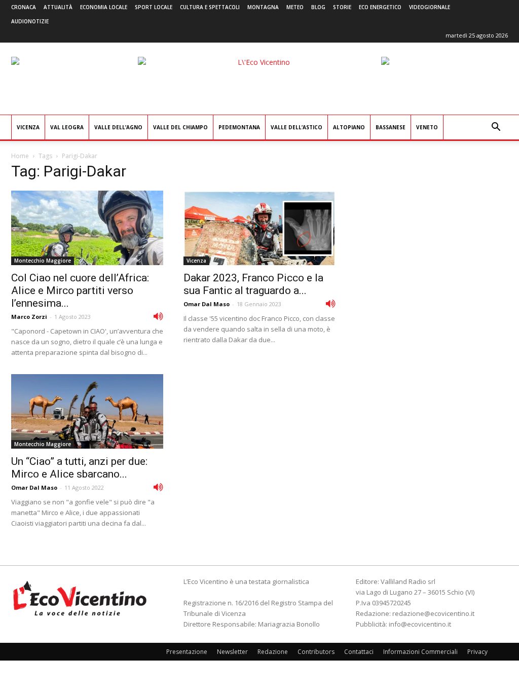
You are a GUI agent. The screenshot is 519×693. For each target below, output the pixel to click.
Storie (342, 7)
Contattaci (359, 651)
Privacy (477, 651)
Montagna (263, 7)
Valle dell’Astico (296, 127)
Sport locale (153, 7)
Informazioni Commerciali (420, 651)
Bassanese (390, 127)
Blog (318, 7)
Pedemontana (239, 127)
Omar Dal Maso (206, 304)
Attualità (58, 7)
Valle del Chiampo (180, 127)
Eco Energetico (380, 7)
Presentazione (186, 651)
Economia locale (103, 7)
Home (20, 156)
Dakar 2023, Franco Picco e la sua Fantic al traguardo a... (253, 284)
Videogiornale (429, 7)
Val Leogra (67, 127)
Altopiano (349, 127)
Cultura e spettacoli (210, 7)
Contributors (316, 651)
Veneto (427, 127)
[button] (496, 128)
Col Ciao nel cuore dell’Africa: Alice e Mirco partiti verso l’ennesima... (80, 290)
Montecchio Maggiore (42, 260)
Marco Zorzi (29, 316)
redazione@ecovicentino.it (433, 613)
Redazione (272, 651)
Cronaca (23, 7)
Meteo (295, 7)
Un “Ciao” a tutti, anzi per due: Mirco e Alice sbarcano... (79, 467)
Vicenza (28, 127)
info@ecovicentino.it (420, 624)
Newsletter (232, 651)
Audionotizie (30, 21)
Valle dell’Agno (118, 127)
